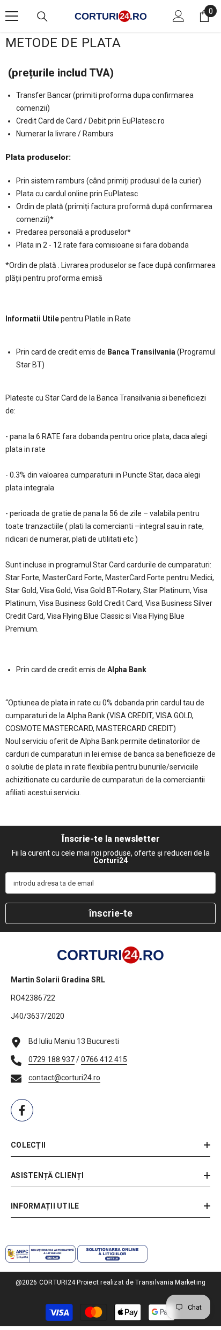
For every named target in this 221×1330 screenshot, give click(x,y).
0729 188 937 (51, 1059)
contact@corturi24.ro (64, 1077)
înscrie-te (110, 913)
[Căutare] (42, 16)
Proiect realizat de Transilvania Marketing (141, 1282)
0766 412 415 (104, 1059)
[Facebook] (22, 1110)
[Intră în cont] (179, 16)
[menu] (11, 16)
